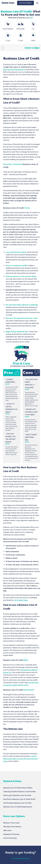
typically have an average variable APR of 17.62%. (21, 684)
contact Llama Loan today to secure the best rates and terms (20, 759)
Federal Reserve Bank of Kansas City (20, 671)
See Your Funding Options (20, 858)
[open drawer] (37, 3)
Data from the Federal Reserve (14, 69)
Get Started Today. (21, 600)
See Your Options (25, 3)
